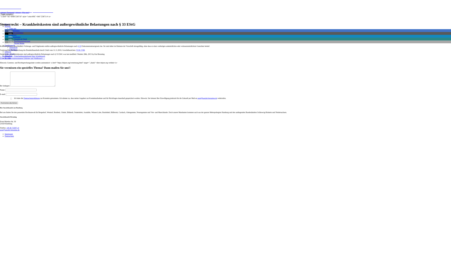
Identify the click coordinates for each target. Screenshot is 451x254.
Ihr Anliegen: (5, 86)
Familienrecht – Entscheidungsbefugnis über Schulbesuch (22, 56)
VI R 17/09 (80, 50)
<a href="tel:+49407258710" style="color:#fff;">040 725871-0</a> (25, 17)
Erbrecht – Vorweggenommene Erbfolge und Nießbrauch (22, 58)
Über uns (12, 29)
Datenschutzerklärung (32, 98)
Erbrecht (8, 52)
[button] (9, 31)
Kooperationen (14, 37)
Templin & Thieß (20, 39)
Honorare (12, 35)
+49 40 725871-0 (12, 128)
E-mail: (3, 94)
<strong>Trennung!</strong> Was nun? (14, 13)
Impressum (9, 134)
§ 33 (79, 46)
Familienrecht (10, 45)
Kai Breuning (14, 31)
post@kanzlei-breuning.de (207, 98)
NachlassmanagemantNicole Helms (22, 42)
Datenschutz (9, 136)
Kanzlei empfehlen (16, 33)
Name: (2, 90)
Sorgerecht (13, 48)
